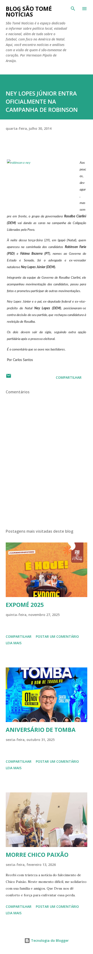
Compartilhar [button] (69, 377)
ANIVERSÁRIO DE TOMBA (41, 730)
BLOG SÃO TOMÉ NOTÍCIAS (29, 11)
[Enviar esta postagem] (8, 377)
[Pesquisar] (73, 8)
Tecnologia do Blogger (49, 940)
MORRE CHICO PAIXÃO (37, 854)
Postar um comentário (57, 636)
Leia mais (13, 643)
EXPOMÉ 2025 (25, 605)
